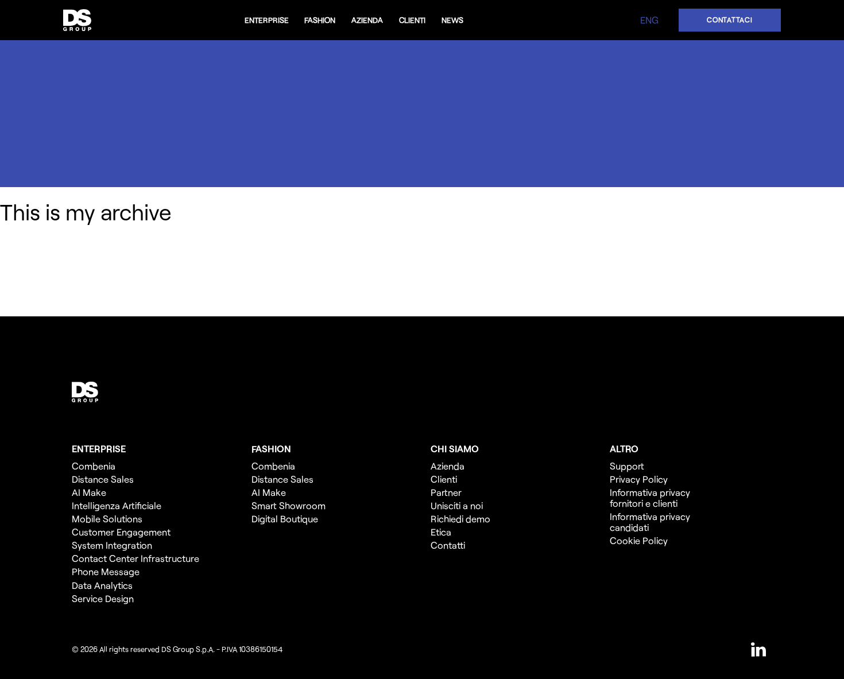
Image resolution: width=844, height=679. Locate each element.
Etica (441, 531)
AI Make (89, 492)
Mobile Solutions (107, 518)
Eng (649, 19)
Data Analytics (102, 585)
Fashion (319, 20)
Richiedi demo (460, 518)
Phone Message (107, 571)
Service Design (103, 598)
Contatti (448, 545)
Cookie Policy (639, 540)
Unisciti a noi (457, 505)
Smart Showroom (288, 505)
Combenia (93, 465)
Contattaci (729, 19)
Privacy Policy (639, 479)
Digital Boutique (284, 518)
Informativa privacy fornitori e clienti (650, 498)
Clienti (412, 20)
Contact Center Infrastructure (135, 558)
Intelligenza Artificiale (116, 505)
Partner (446, 492)
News (452, 20)
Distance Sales (103, 479)
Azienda (367, 20)
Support (627, 465)
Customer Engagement (121, 531)
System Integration (112, 545)
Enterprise (267, 20)
